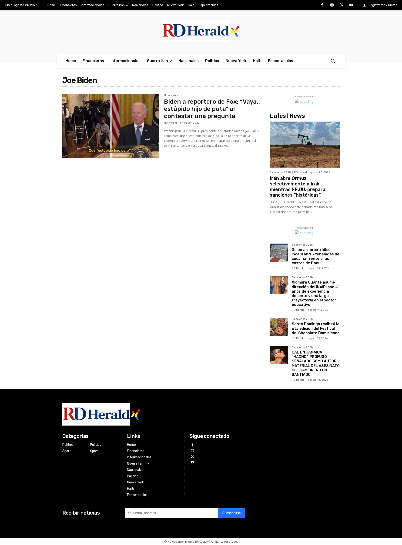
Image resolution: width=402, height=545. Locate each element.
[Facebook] (322, 5)
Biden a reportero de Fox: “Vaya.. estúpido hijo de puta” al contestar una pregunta (212, 109)
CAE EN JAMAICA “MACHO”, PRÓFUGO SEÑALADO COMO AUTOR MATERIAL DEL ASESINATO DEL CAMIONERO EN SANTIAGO (316, 363)
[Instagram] (332, 5)
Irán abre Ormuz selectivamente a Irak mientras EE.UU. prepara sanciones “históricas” (297, 186)
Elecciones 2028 (280, 172)
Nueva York (171, 95)
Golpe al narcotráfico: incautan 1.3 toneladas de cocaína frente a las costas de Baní (315, 256)
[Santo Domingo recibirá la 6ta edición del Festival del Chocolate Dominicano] (279, 327)
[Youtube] (351, 5)
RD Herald (170, 122)
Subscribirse (231, 513)
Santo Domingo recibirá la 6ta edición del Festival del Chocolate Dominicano (316, 328)
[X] (342, 5)
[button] (333, 61)
